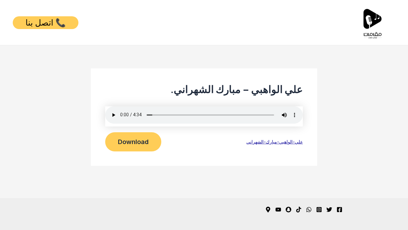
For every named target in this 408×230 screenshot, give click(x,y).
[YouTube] (278, 209)
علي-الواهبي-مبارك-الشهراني (274, 141)
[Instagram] (319, 209)
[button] (45, 22)
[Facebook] (339, 209)
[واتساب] (309, 209)
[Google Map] (268, 209)
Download (133, 142)
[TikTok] (298, 209)
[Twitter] (329, 209)
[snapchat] (288, 209)
